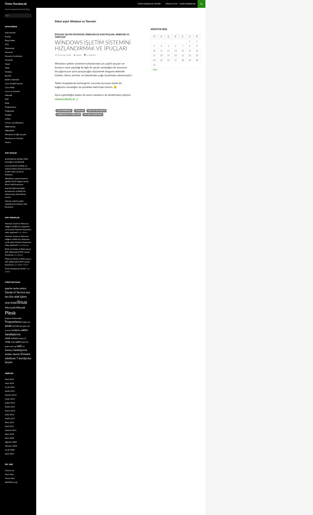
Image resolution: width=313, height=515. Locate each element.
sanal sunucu (11, 338)
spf (15, 346)
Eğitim (23, 297)
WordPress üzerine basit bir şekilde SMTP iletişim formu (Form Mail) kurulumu (17, 181)
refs (28, 326)
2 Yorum (91, 55)
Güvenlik (9, 60)
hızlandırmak (64, 110)
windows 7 (11, 358)
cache (16, 288)
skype (21, 338)
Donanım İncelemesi (13, 56)
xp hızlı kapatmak (93, 114)
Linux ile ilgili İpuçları (14, 84)
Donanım (9, 52)
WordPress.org (11, 482)
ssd (19, 346)
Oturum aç (9, 470)
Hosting (8, 72)
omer (79, 55)
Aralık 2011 (10, 419)
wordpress (24, 358)
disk (28, 292)
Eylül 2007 (9, 454)
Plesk (7, 103)
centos (22, 288)
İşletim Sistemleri (74, 35)
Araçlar (8, 37)
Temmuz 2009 (11, 446)
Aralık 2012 (10, 407)
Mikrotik (8, 95)
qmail (8, 326)
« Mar (154, 70)
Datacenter (9, 48)
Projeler (8, 115)
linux (22, 302)
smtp (7, 342)
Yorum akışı (10, 478)
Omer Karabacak (16, 3)
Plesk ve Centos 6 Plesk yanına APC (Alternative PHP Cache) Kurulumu (18, 252)
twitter (8, 354)
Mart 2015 (9, 379)
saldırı (24, 330)
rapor (24, 326)
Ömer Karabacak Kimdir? (149, 4)
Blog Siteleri (10, 40)
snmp (13, 342)
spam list (24, 342)
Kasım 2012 (10, 411)
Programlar (9, 111)
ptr (29, 322)
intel (14, 302)
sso (23, 346)
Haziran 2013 (10, 395)
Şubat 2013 (10, 403)
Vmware (25, 354)
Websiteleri (9, 131)
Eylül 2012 (9, 415)
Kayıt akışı (9, 474)
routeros (16, 330)
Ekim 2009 (9, 438)
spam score (9, 346)
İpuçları (59, 35)
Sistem (8, 119)
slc (25, 338)
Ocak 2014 (10, 387)
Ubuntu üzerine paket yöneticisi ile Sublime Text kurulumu (16, 204)
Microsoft (10, 308)
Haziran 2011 (10, 430)
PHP (7, 99)
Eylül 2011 (9, 426)
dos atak (14, 296)
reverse (8, 330)
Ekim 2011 (9, 422)
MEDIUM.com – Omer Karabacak (180, 4)
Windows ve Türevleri (69, 114)
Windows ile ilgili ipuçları (100, 35)
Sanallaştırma (12, 334)
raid (13, 326)
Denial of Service (15, 292)
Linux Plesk (10, 87)
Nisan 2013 (10, 399)
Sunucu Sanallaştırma (14, 123)
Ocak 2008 (10, 450)
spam (18, 342)
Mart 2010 (9, 434)
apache (8, 288)
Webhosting (10, 127)
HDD (7, 68)
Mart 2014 (9, 383)
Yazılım (8, 142)
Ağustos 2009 (11, 442)
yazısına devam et (66, 99)
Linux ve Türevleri (12, 91)
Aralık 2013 (10, 391)
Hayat (7, 64)
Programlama (10, 107)
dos (7, 297)
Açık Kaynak (10, 33)
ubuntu (16, 354)
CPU (7, 44)
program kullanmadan (13, 318)
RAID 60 (18, 326)
